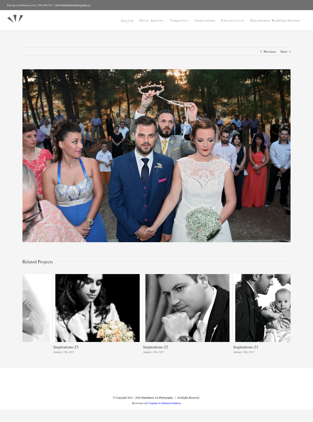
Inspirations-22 (124, 347)
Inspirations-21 (214, 347)
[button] (25, 314)
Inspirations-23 (34, 347)
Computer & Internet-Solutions (164, 403)
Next (283, 51)
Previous (270, 51)
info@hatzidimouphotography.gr (73, 5)
